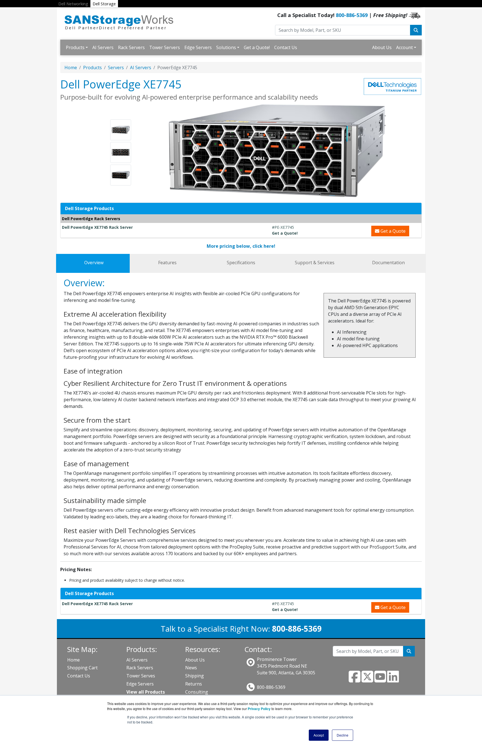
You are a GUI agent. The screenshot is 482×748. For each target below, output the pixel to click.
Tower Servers (164, 47)
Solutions (226, 47)
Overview (93, 262)
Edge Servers (198, 47)
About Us (382, 47)
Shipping (194, 676)
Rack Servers (131, 47)
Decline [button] (342, 735)
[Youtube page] (380, 680)
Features (167, 262)
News (191, 668)
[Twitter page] (367, 680)
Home (70, 67)
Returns (193, 684)
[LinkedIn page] (393, 680)
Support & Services (314, 262)
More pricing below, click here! (241, 246)
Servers (116, 67)
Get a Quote (392, 231)
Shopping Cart (82, 668)
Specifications (241, 262)
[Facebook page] (354, 680)
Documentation (388, 262)
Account (404, 47)
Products (75, 47)
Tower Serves (140, 676)
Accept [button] (319, 735)
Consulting (196, 692)
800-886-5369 (352, 15)
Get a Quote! (257, 47)
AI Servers (103, 47)
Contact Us (285, 47)
